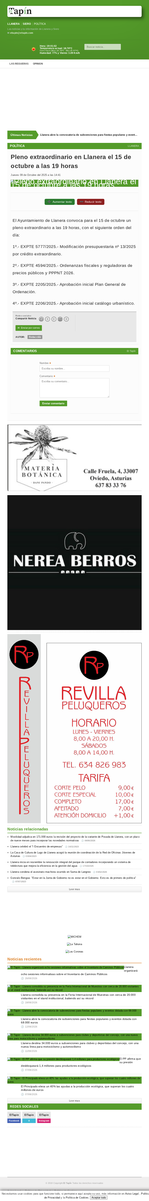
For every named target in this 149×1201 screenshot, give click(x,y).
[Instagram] (60, 319)
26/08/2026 (29, 978)
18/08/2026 (29, 1002)
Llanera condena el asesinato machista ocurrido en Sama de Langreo (58, 871)
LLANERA (13, 23)
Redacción (35, 337)
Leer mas (74, 889)
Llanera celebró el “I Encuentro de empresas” (44, 846)
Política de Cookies (77, 1197)
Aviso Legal (132, 1193)
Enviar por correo (29, 328)
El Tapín (131, 351)
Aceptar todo (99, 1197)
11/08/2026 (29, 1051)
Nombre (45, 363)
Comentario (47, 376)
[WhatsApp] (41, 319)
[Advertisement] (78, 99)
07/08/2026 (29, 1070)
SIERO (27, 23)
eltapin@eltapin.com (21, 33)
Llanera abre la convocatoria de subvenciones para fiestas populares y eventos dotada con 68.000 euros (89, 134)
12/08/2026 (29, 1026)
